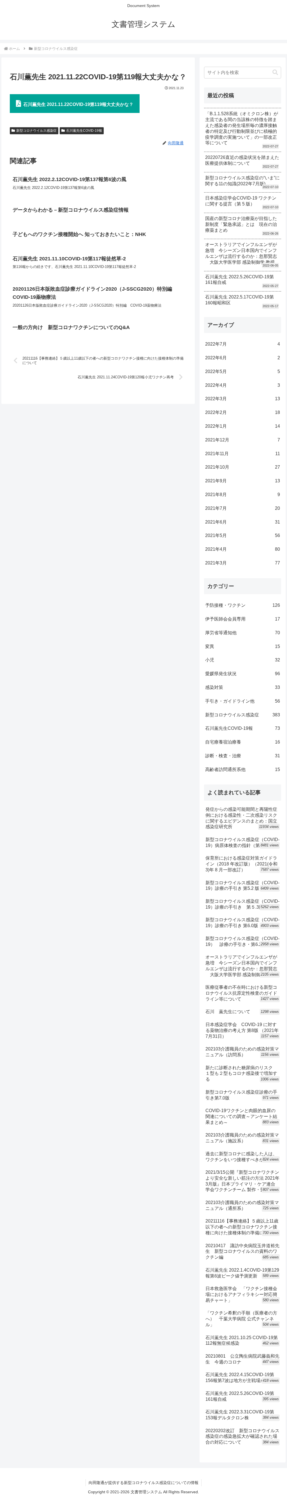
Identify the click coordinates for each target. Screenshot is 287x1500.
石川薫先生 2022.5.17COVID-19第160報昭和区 (239, 300)
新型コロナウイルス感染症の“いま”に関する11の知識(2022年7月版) (242, 180)
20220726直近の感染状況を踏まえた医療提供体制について (242, 160)
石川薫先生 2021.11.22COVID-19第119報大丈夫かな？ (78, 104)
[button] (275, 72)
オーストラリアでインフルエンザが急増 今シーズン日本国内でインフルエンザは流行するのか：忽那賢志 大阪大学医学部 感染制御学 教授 (241, 253)
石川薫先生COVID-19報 (84, 131)
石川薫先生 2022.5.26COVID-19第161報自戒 (239, 279)
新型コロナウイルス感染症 (36, 131)
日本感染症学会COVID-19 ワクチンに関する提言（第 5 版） (240, 201)
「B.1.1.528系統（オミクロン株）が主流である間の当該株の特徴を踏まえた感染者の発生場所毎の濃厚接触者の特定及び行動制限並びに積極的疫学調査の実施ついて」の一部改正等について (241, 128)
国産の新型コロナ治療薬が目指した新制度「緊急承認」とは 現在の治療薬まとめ (241, 224)
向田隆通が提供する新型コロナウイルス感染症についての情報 (143, 1482)
